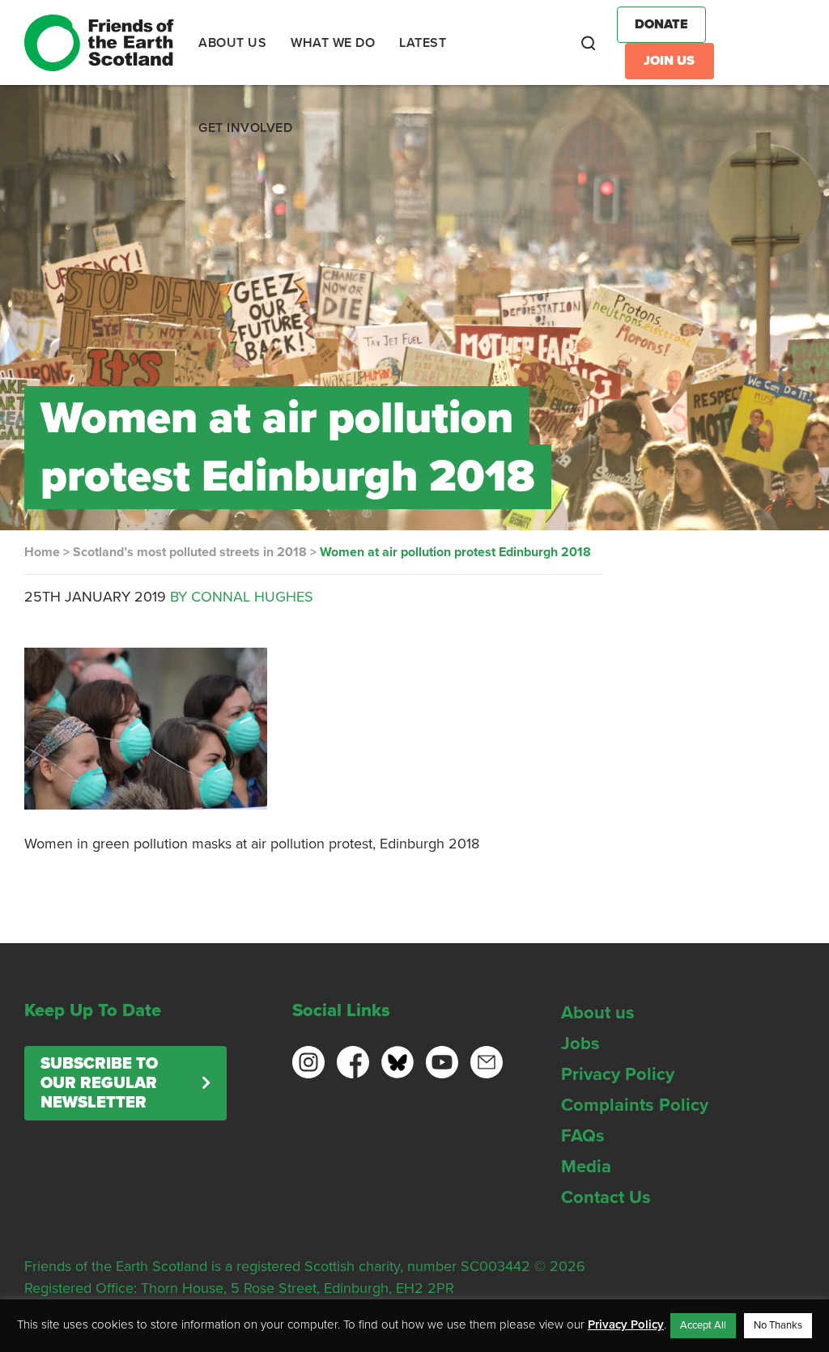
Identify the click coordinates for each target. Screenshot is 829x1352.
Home (42, 552)
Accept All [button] (703, 1325)
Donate (661, 24)
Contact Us (606, 1197)
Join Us (669, 61)
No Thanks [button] (778, 1325)
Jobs (580, 1043)
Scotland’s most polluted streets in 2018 (190, 552)
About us (598, 1012)
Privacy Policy (617, 1074)
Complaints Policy (634, 1105)
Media (586, 1166)
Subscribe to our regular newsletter (99, 1083)
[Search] (588, 43)
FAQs (583, 1135)
